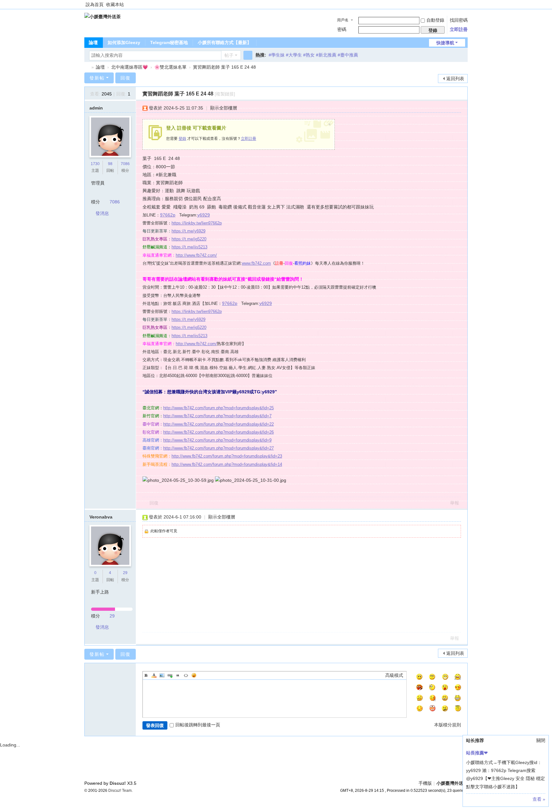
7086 (125, 164)
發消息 (102, 213)
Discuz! (118, 783)
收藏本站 (115, 4)
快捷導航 (445, 42)
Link (170, 675)
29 (125, 573)
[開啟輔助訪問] (466, 4)
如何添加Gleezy (124, 42)
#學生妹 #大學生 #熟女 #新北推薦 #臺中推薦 (313, 54)
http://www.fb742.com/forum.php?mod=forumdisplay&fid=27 (218, 448)
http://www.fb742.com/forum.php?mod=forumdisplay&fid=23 (227, 456)
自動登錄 (435, 20)
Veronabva (100, 516)
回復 (125, 77)
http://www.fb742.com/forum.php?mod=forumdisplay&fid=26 (218, 432)
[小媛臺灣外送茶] (102, 16)
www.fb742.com (256, 263)
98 (110, 164)
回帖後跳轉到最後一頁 (197, 724)
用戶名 (343, 20)
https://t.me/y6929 (188, 231)
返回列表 (455, 78)
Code (186, 675)
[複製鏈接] (225, 93)
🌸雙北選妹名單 (170, 67)
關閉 (540, 740)
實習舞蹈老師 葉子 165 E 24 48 (224, 67)
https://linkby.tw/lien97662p (197, 223)
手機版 (425, 783)
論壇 (93, 42)
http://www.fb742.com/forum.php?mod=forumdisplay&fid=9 (217, 440)
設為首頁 (94, 4)
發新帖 (97, 77)
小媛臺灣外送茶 (86, 67)
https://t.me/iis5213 (189, 247)
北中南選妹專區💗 (129, 67)
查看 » (539, 799)
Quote (178, 675)
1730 (95, 164)
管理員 (97, 182)
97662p (167, 214)
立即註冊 (459, 29)
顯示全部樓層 (223, 107)
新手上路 (100, 591)
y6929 (203, 214)
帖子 (229, 55)
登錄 (182, 138)
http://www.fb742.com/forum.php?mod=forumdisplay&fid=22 (218, 424)
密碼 (341, 29)
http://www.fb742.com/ (196, 255)
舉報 (454, 502)
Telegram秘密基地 (169, 42)
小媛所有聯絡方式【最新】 (224, 42)
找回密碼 (459, 20)
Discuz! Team (120, 790)
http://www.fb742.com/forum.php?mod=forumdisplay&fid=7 (217, 415)
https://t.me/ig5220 (189, 239)
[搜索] (247, 55)
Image (162, 675)
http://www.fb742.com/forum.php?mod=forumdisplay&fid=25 (218, 407)
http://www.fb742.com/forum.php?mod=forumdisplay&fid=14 (227, 464)
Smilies (194, 675)
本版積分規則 (447, 724)
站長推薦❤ (477, 752)
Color (154, 675)
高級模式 (394, 675)
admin (96, 107)
